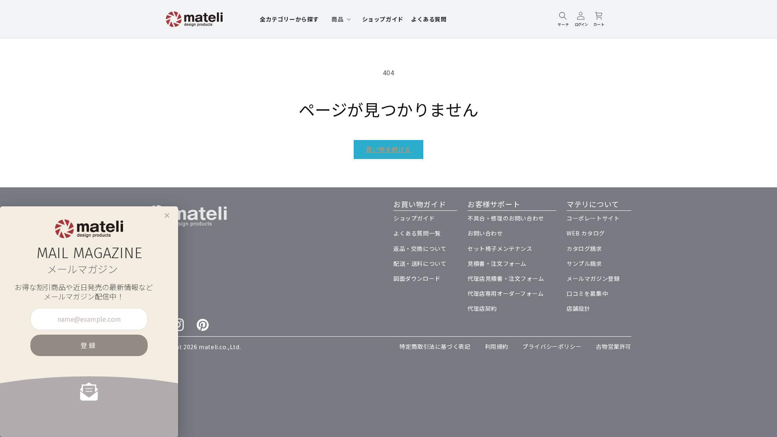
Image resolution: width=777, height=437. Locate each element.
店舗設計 (578, 308)
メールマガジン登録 (593, 278)
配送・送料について (419, 263)
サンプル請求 (584, 263)
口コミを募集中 (587, 293)
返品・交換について (419, 248)
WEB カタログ (586, 233)
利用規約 (496, 346)
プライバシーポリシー (552, 346)
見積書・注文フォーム (496, 263)
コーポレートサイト (593, 218)
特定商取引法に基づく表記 (434, 346)
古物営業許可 (613, 346)
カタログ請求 (584, 248)
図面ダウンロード (417, 278)
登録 (89, 345)
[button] (340, 19)
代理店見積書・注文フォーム (505, 278)
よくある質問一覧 (417, 233)
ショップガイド (414, 218)
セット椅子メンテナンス (500, 248)
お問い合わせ (485, 233)
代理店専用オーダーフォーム (505, 293)
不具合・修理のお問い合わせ (505, 218)
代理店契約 (482, 308)
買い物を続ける (388, 149)
